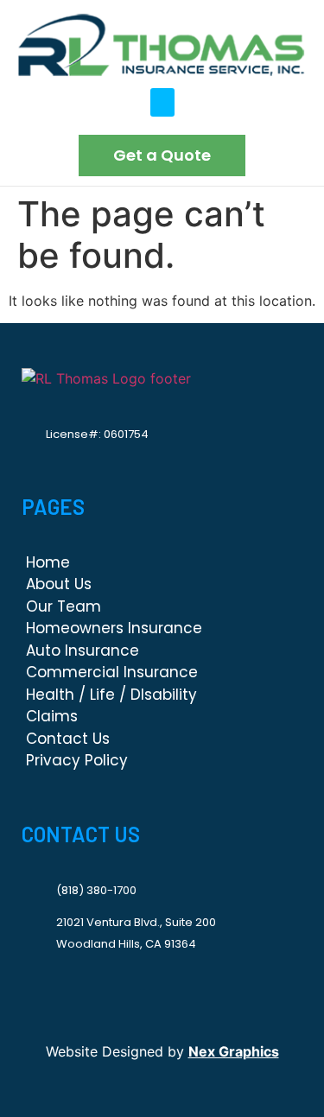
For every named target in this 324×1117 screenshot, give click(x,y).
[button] (162, 102)
